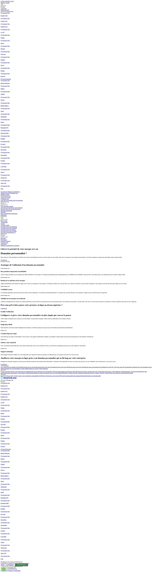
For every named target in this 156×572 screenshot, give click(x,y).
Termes (3, 564)
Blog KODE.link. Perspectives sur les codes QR (48, 376)
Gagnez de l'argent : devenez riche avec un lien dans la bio (92, 371)
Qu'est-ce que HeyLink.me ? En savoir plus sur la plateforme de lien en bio (20, 371)
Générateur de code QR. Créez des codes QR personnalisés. (116, 367)
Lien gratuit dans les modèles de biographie (12, 367)
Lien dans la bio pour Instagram (31, 367)
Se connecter (4, 191)
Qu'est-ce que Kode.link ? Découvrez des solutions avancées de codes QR (58, 371)
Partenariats (130, 373)
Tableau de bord (5, 10)
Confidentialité (9, 564)
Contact (63, 376)
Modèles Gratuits (5, 2)
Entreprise (30, 373)
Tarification (3, 8)
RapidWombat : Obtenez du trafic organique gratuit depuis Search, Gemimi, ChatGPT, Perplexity (85, 373)
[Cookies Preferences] (4, 569)
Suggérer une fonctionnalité (93, 376)
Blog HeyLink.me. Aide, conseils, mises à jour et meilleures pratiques (18, 376)
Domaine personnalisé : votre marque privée (17, 373)
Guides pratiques (76, 376)
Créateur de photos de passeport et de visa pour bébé (46, 373)
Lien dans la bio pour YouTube (78, 367)
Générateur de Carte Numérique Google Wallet (16, 368)
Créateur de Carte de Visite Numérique (38, 368)
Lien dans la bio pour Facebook (47, 367)
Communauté (68, 376)
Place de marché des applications (118, 373)
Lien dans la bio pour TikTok (62, 367)
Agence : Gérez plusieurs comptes (116, 371)
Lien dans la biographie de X (93, 367)
